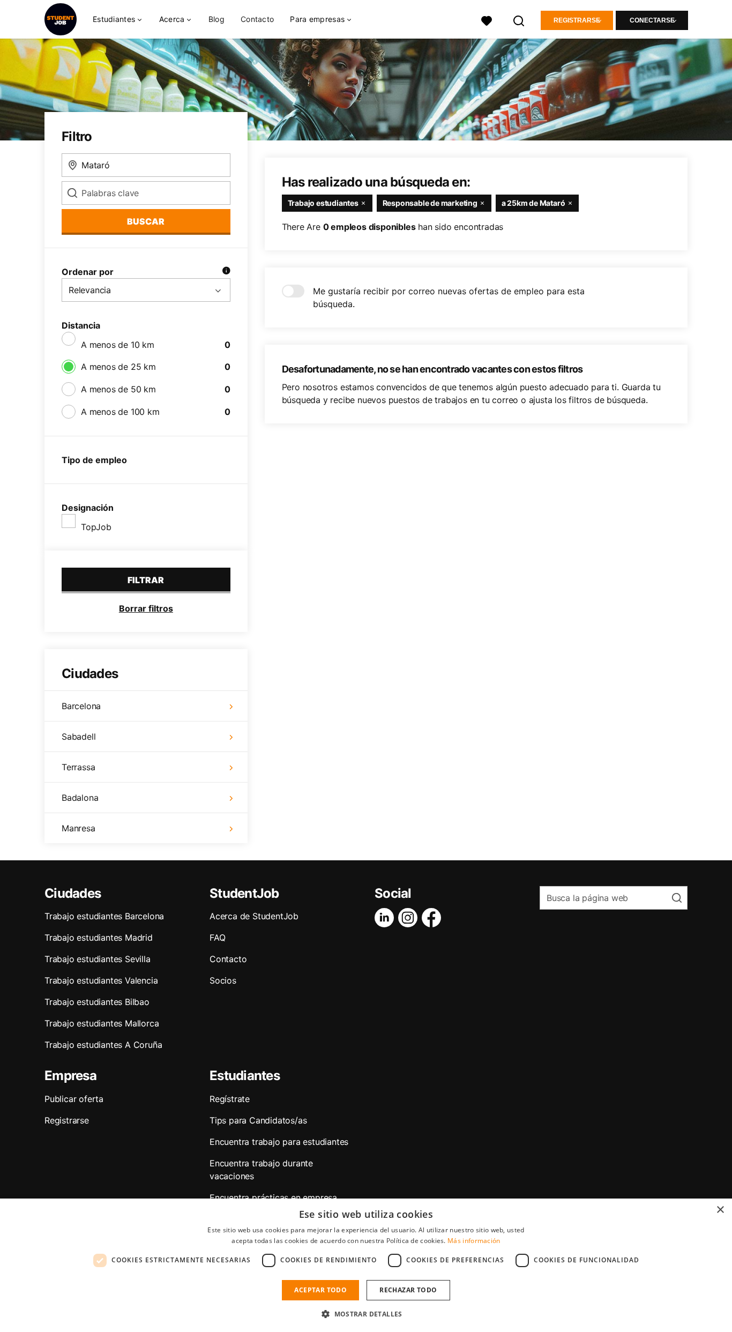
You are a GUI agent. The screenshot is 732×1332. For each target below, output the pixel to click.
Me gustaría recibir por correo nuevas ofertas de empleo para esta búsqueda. (449, 297)
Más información (474, 1240)
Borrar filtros (146, 608)
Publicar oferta (73, 1098)
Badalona (80, 797)
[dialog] (366, 1265)
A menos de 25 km (118, 366)
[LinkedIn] (386, 917)
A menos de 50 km (118, 389)
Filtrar (146, 580)
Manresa (78, 828)
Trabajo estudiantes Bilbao (97, 1001)
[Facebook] (433, 917)
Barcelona (81, 706)
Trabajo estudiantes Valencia (101, 980)
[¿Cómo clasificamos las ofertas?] (226, 271)
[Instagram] (410, 917)
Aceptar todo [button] (320, 1289)
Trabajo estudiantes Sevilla (97, 959)
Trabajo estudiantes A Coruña (103, 1044)
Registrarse (577, 20)
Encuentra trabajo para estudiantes (279, 1141)
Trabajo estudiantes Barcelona (104, 916)
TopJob (96, 527)
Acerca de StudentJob (254, 916)
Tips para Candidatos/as (258, 1120)
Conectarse (652, 20)
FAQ (217, 937)
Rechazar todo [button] (408, 1289)
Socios (223, 980)
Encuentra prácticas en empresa (273, 1197)
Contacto (257, 19)
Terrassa (78, 767)
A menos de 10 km (117, 344)
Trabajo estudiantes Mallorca (101, 1023)
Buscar (146, 221)
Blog (216, 19)
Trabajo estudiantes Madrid (98, 937)
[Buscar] (519, 19)
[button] (366, 1313)
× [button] (720, 1210)
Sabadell (78, 736)
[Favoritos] (486, 19)
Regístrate (230, 1098)
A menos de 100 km (120, 411)
